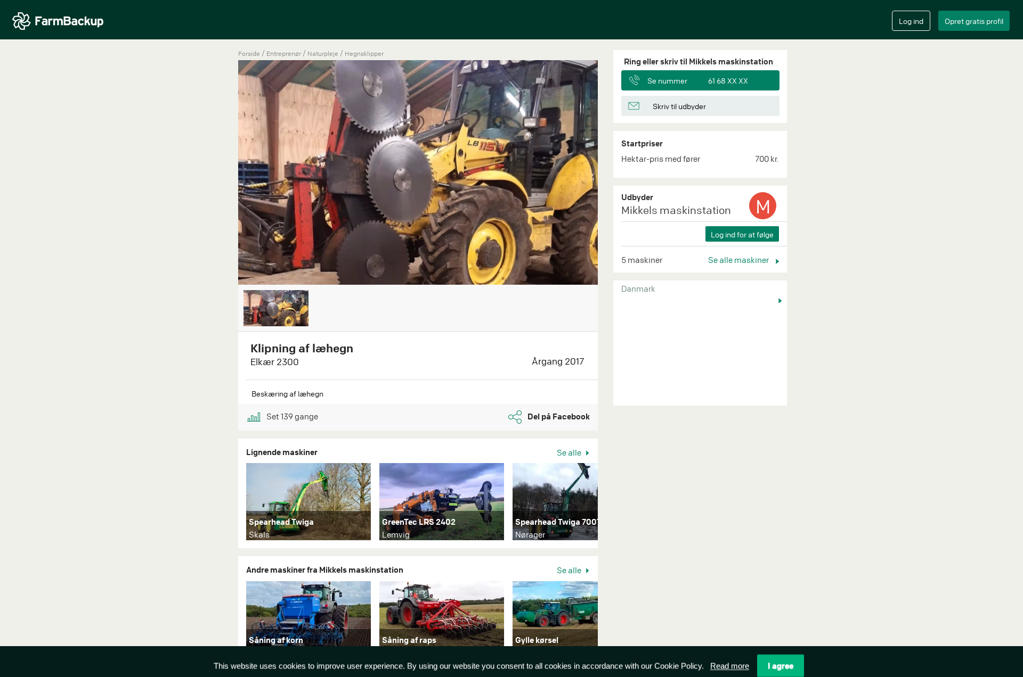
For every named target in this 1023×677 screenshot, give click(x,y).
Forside (249, 53)
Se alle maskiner (739, 259)
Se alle (570, 452)
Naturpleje (323, 53)
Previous (222, 173)
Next (613, 504)
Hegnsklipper (364, 53)
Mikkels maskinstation (676, 210)
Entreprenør (284, 53)
